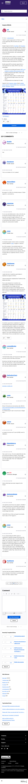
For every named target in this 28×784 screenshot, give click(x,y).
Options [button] (25, 31)
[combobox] (14, 11)
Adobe (15, 83)
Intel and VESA (13, 84)
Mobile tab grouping (19, 662)
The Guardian (22, 84)
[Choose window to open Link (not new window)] (21, 133)
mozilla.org (3, 761)
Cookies (9, 763)
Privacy (2, 763)
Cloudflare (16, 45)
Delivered (4, 693)
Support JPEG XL (6, 25)
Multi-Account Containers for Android (10, 715)
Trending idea (5, 680)
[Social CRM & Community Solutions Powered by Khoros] (24, 781)
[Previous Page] (7, 583)
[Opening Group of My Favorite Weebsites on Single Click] (19, 133)
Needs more (5, 682)
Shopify (12, 86)
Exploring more (5, 686)
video (12, 243)
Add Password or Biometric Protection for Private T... (19, 649)
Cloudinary (23, 45)
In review (4, 684)
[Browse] (2, 3)
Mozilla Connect (8, 3)
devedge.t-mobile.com (7, 386)
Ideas (3, 18)
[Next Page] (21, 583)
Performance (6, 116)
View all (6, 666)
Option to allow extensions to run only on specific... (13, 709)
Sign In (23, 3)
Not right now (5, 691)
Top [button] (2, 781)
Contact (16, 763)
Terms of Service (13, 761)
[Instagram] (4, 748)
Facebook (11, 83)
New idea (4, 678)
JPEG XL (5, 118)
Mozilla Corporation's (7, 766)
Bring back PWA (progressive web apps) (11, 706)
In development (10, 38)
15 (18, 583)
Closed (3, 695)
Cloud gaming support (19, 636)
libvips (3, 86)
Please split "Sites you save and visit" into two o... (13, 712)
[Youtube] (7, 748)
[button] (3, 121)
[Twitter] (1, 748)
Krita (18, 84)
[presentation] (3, 594)
